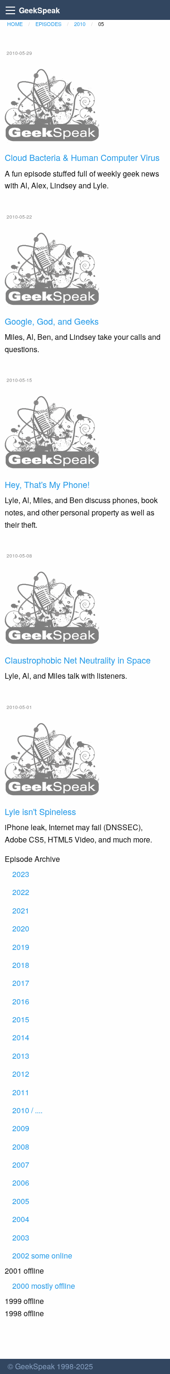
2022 (20, 891)
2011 (20, 1092)
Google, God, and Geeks (52, 321)
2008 (20, 1146)
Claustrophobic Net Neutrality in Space (78, 660)
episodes (48, 23)
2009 (20, 1128)
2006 (20, 1182)
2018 (20, 964)
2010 (79, 23)
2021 (20, 910)
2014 (20, 1037)
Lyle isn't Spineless (40, 811)
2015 (20, 1019)
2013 (20, 1055)
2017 (20, 982)
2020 (20, 928)
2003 (20, 1237)
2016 (20, 1001)
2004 (20, 1219)
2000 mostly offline (43, 1285)
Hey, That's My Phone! (47, 484)
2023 (20, 874)
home (15, 23)
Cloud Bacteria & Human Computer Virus (82, 157)
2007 (20, 1164)
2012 (20, 1073)
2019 (20, 946)
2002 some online (42, 1255)
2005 (20, 1201)
